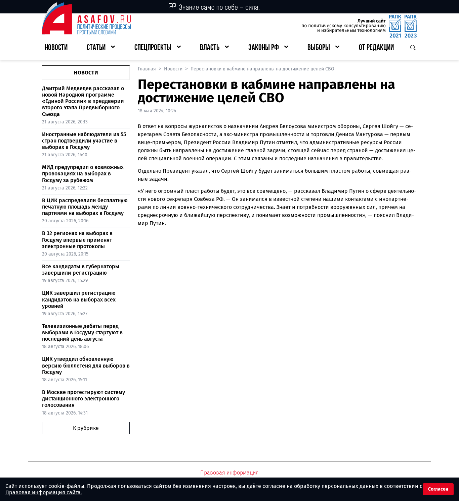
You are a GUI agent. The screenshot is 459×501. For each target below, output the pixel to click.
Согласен (438, 489)
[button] (101, 48)
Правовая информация (229, 472)
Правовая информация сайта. (43, 492)
